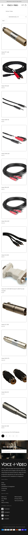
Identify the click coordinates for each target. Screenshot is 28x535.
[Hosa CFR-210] (14, 70)
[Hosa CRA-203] (14, 206)
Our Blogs (4, 498)
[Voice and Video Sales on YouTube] (2, 516)
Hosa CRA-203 (5, 221)
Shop (2, 482)
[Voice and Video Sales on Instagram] (2, 513)
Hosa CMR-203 (5, 153)
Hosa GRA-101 (5, 392)
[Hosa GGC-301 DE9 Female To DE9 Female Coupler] (14, 273)
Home (7, 11)
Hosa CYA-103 (5, 255)
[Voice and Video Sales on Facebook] (2, 509)
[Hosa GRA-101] (14, 377)
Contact (3, 490)
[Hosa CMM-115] (14, 104)
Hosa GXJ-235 (5, 426)
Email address (6, 449)
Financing (4, 488)
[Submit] (25, 451)
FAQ (2, 500)
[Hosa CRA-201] (14, 172)
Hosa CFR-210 (5, 86)
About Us (3, 496)
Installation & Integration (8, 486)
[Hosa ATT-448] (14, 37)
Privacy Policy (18, 498)
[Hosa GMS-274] (14, 343)
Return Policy (5, 502)
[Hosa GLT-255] (14, 309)
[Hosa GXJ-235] (14, 410)
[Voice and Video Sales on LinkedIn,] (2, 519)
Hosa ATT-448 (5, 52)
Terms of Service (19, 500)
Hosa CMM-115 (5, 119)
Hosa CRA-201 (5, 187)
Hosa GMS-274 (5, 358)
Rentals (3, 484)
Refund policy (18, 496)
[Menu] (2, 5)
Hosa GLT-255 (5, 324)
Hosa (11, 11)
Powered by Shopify (20, 526)
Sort (3, 20)
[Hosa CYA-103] (14, 239)
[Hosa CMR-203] (14, 138)
